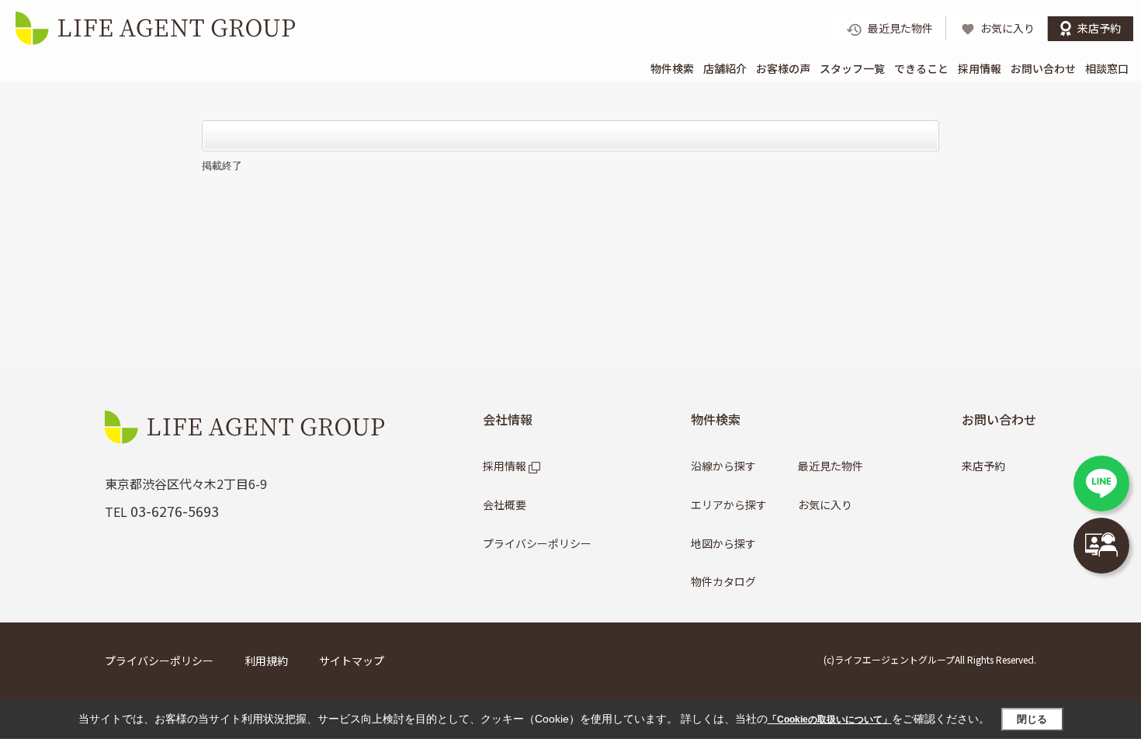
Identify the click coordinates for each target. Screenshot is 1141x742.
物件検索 (672, 68)
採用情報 (979, 68)
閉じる (1032, 719)
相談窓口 (1107, 68)
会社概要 (504, 504)
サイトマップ (351, 660)
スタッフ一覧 (852, 68)
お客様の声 (783, 68)
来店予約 (983, 465)
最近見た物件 (830, 465)
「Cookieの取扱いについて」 (830, 719)
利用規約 (266, 660)
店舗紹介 (725, 68)
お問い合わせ (1043, 68)
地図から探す (723, 543)
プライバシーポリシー (537, 543)
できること (921, 68)
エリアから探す (729, 504)
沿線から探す (723, 465)
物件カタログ (723, 581)
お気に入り (825, 504)
